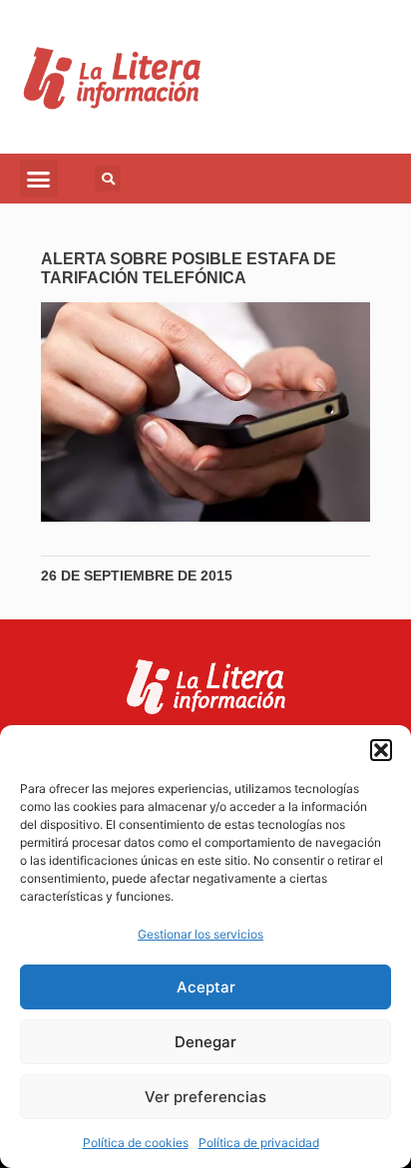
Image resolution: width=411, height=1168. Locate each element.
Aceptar (206, 986)
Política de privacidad (259, 1142)
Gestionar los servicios (200, 934)
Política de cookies (136, 1142)
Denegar (205, 1041)
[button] (381, 750)
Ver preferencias (205, 1096)
